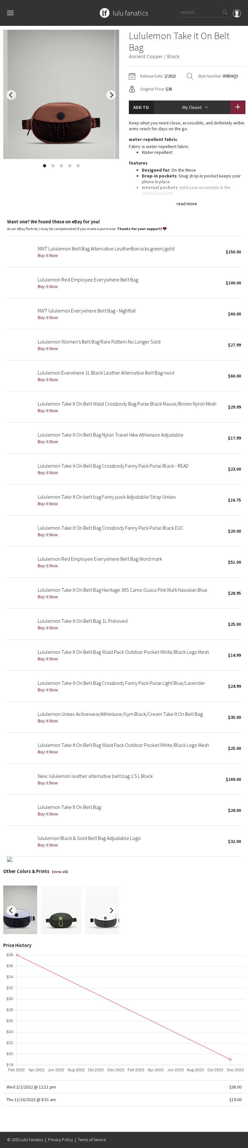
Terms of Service (92, 1140)
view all (60, 871)
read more (187, 204)
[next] (111, 95)
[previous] (11, 95)
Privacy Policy (60, 1140)
